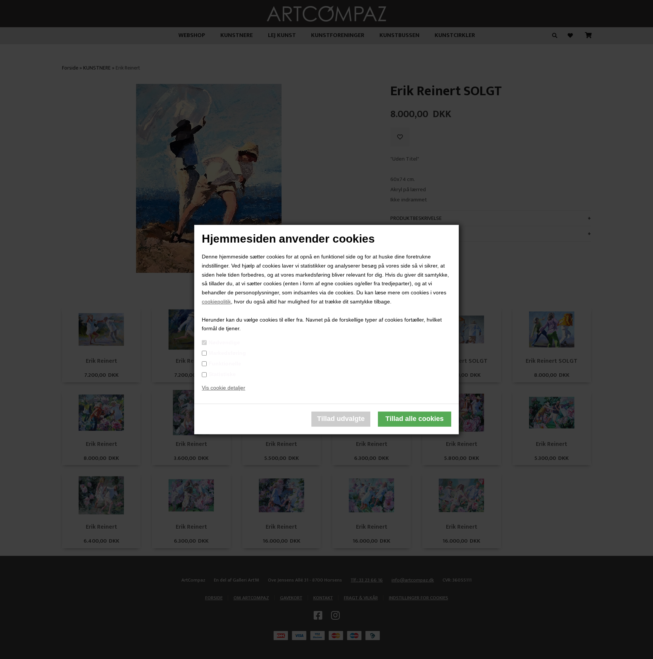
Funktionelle (225, 363)
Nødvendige (224, 342)
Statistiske (222, 374)
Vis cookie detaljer (223, 388)
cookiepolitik (216, 302)
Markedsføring (227, 353)
